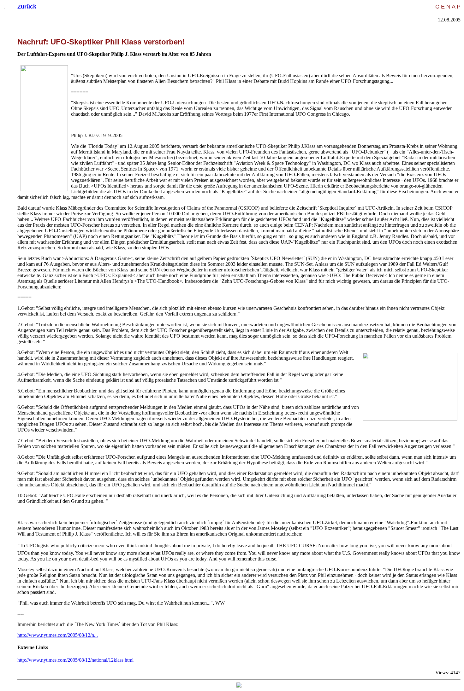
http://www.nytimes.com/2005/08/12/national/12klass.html (75, 660)
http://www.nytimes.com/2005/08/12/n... (57, 635)
